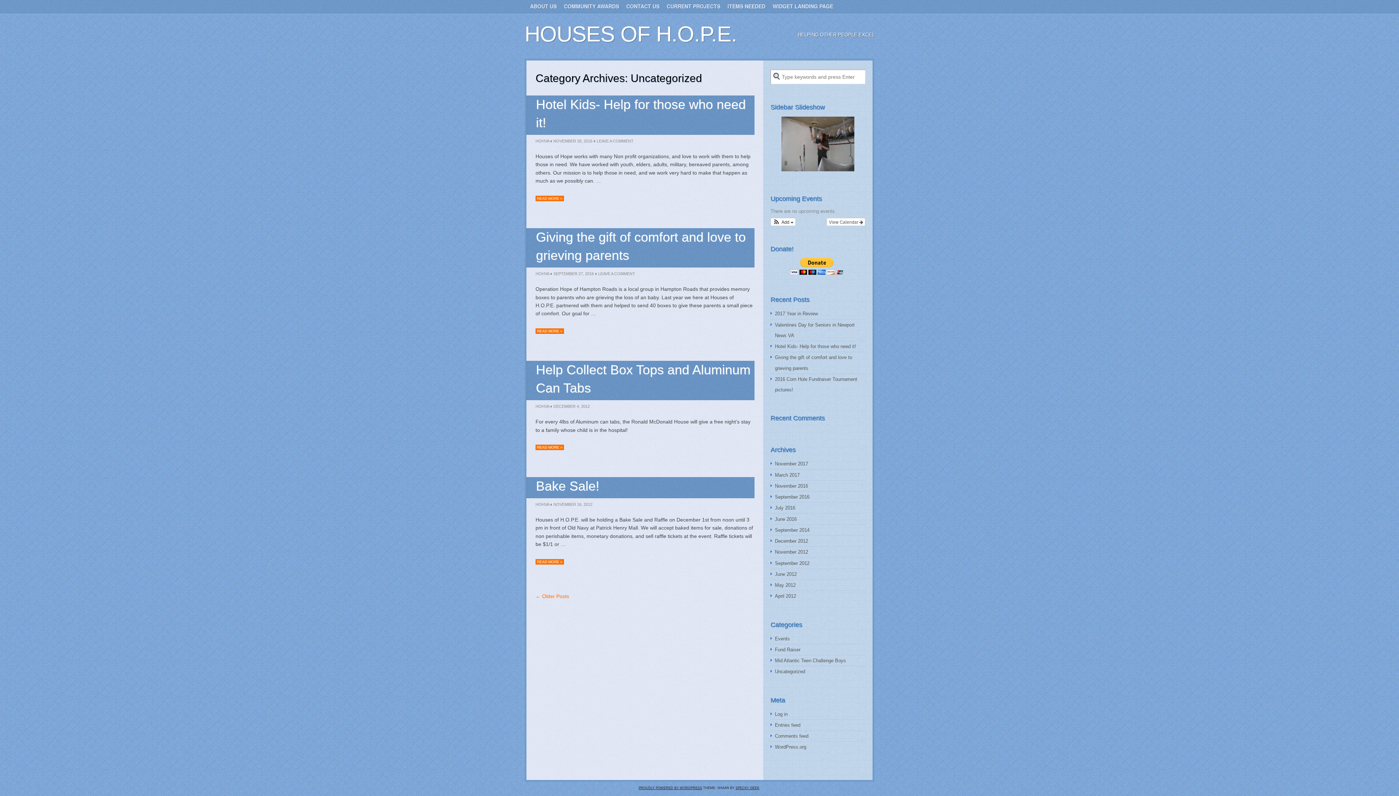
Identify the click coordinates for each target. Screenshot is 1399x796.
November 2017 (791, 464)
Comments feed (791, 736)
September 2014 (792, 530)
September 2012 (792, 563)
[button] (783, 222)
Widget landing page (803, 6)
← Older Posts (552, 596)
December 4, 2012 (571, 406)
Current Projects (693, 6)
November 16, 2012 (572, 504)
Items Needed (746, 6)
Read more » (550, 198)
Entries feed (787, 725)
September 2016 (792, 497)
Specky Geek (747, 788)
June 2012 (786, 574)
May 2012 (785, 585)
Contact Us (642, 6)
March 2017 (787, 475)
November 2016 (791, 486)
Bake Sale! (567, 486)
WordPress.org (790, 747)
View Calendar (844, 222)
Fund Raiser (787, 649)
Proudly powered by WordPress (670, 788)
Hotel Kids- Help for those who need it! (815, 346)
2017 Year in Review (796, 313)
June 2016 (786, 519)
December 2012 (791, 541)
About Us (543, 6)
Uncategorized (790, 671)
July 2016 (785, 508)
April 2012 (785, 596)
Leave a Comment (615, 141)
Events (782, 638)
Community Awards (591, 6)
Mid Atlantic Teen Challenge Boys (810, 660)
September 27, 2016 (573, 274)
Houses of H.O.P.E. (631, 34)
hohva (542, 141)
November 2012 (791, 552)
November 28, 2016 (572, 141)
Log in (781, 714)
